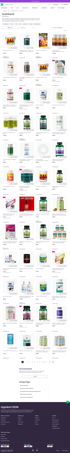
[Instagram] (33, 450)
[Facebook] (37, 450)
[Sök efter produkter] (49, 4)
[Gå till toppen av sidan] (67, 402)
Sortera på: (55, 27)
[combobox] (28, 4)
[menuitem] (4, 8)
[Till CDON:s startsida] (2, 4)
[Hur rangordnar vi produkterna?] (52, 28)
